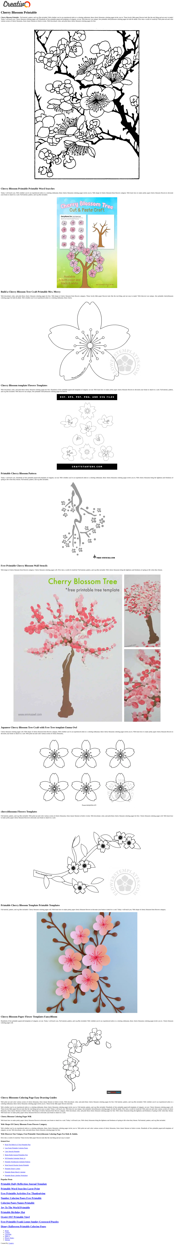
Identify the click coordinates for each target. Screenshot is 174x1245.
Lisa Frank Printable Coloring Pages (16, 1148)
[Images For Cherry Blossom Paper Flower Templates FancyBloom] (87, 962)
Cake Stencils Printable (12, 1151)
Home (7, 1231)
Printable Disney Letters (12, 1168)
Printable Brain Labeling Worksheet (16, 1175)
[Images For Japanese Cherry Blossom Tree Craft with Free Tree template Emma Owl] (87, 648)
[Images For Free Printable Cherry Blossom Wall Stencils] (87, 522)
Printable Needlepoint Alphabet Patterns (17, 1162)
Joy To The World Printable (15, 1207)
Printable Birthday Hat (13, 1212)
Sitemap (7, 1240)
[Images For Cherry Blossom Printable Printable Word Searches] (87, 104)
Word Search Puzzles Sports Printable (17, 1165)
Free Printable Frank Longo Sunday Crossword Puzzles (30, 1221)
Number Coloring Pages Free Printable (21, 1198)
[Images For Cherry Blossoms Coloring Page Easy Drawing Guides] (87, 1059)
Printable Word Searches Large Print (20, 1188)
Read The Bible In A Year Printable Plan (18, 1145)
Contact (7, 1232)
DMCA (7, 1236)
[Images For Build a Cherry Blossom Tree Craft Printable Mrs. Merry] (87, 242)
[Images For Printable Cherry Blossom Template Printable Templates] (87, 861)
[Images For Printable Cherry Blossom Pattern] (87, 432)
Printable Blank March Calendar (15, 1172)
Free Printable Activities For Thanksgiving (23, 1193)
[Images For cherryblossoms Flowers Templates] (87, 772)
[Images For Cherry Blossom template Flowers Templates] (87, 341)
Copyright (8, 1234)
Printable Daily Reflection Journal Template (24, 1184)
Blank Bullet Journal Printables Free (16, 1155)
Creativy (11, 1243)
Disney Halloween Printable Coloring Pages (23, 1226)
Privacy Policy (9, 1238)
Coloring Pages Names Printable (17, 1203)
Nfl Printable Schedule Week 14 (15, 1158)
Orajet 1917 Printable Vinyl (15, 1217)
